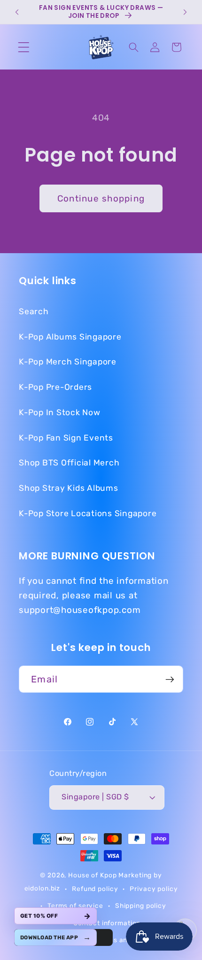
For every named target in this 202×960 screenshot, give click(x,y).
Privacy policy (154, 888)
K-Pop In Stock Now (60, 412)
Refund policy (95, 888)
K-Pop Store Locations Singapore (87, 513)
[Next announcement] (185, 12)
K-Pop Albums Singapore (70, 336)
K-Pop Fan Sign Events (66, 437)
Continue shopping (101, 198)
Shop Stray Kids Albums (68, 488)
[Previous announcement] (17, 12)
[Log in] (155, 47)
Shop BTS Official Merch (69, 462)
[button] (24, 47)
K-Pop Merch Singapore (68, 361)
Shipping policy (140, 905)
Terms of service (75, 905)
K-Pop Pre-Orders (55, 387)
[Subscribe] (170, 679)
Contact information (107, 923)
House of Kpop (93, 875)
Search (34, 311)
